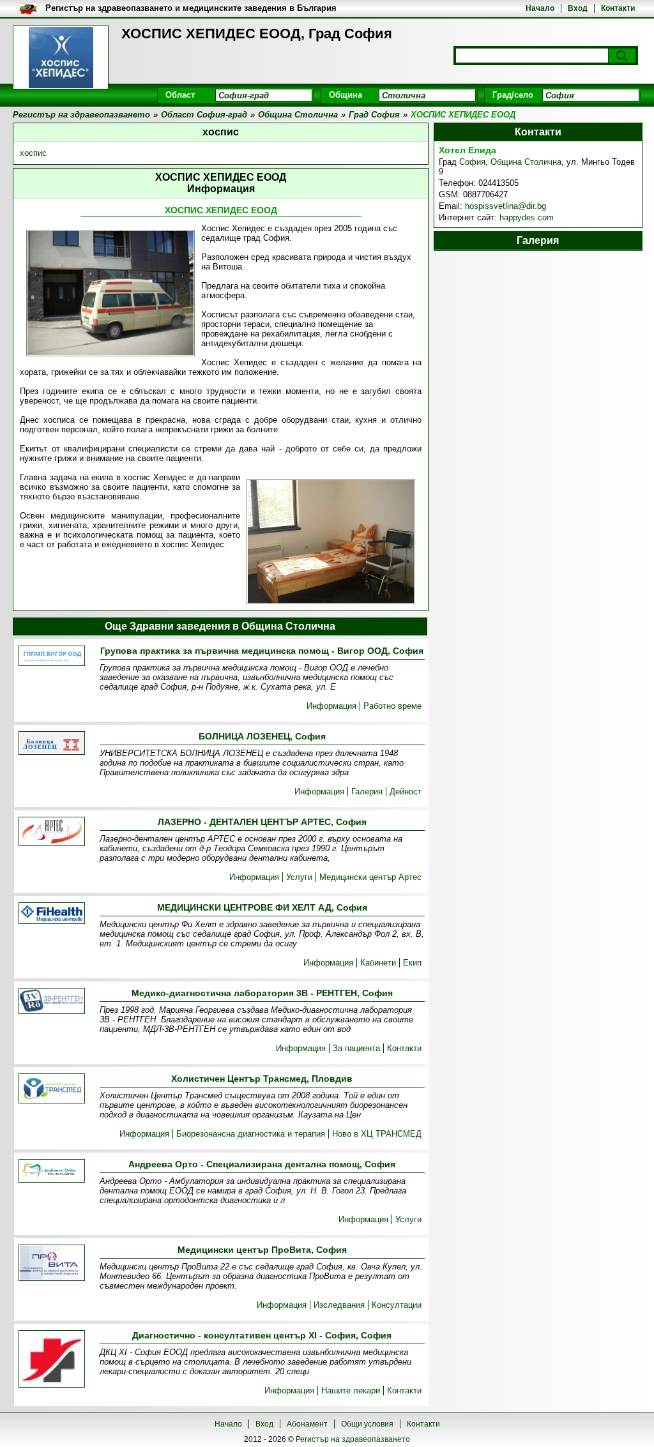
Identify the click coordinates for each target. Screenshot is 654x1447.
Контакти (618, 8)
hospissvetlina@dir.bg (505, 206)
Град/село (512, 95)
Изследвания (339, 1305)
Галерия (367, 791)
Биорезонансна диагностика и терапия (250, 1134)
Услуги (299, 877)
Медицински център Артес (370, 877)
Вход (578, 8)
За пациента (356, 1048)
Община (345, 95)
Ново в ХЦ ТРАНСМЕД (377, 1134)
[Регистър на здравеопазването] (61, 57)
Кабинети (378, 962)
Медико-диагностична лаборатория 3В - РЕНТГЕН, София (262, 993)
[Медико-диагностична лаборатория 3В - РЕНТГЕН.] (52, 1002)
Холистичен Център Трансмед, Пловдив (262, 1078)
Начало (540, 8)
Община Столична (525, 162)
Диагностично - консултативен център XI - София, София (262, 1335)
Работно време (392, 706)
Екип (412, 962)
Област (180, 95)
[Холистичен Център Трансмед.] (52, 1089)
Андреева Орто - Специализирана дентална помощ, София (261, 1164)
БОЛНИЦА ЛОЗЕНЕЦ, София (262, 736)
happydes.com (526, 217)
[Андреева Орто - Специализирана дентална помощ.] (52, 1172)
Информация (331, 706)
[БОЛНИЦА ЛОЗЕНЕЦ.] (52, 744)
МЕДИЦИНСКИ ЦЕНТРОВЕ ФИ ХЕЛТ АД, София (262, 907)
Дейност (406, 791)
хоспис (33, 153)
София (472, 162)
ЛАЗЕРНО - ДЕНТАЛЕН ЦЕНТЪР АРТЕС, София (262, 822)
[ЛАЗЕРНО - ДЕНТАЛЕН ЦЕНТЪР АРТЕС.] (52, 832)
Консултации (397, 1305)
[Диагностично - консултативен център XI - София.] (52, 1360)
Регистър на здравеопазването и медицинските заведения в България (191, 8)
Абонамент (307, 1424)
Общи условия (367, 1424)
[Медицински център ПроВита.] (52, 1264)
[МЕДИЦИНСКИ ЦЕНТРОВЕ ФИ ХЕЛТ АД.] (52, 914)
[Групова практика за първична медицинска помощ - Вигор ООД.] (52, 657)
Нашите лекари (350, 1390)
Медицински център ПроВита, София (262, 1250)
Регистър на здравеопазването (353, 1439)
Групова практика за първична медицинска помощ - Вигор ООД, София (261, 651)
